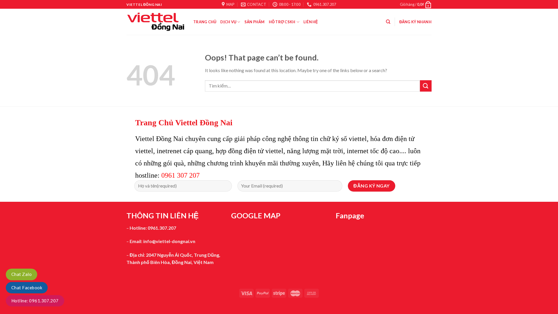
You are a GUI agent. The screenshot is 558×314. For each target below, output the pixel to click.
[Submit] (426, 86)
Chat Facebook (26, 287)
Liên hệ (310, 21)
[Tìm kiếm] (388, 21)
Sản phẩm (254, 21)
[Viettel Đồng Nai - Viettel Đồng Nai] (155, 22)
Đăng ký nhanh (415, 21)
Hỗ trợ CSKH (282, 21)
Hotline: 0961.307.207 (35, 300)
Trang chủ (204, 21)
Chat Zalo (21, 274)
